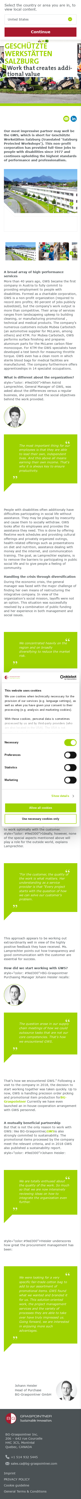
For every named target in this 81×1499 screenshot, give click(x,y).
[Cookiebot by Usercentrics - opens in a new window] (58, 677)
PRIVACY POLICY (17, 1479)
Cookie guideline (16, 1485)
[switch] (70, 755)
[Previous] (10, 204)
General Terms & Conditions (25, 1491)
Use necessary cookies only (40, 818)
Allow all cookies (40, 807)
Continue (40, 31)
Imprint (10, 1473)
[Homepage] (40, 1418)
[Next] (71, 204)
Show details (60, 796)
